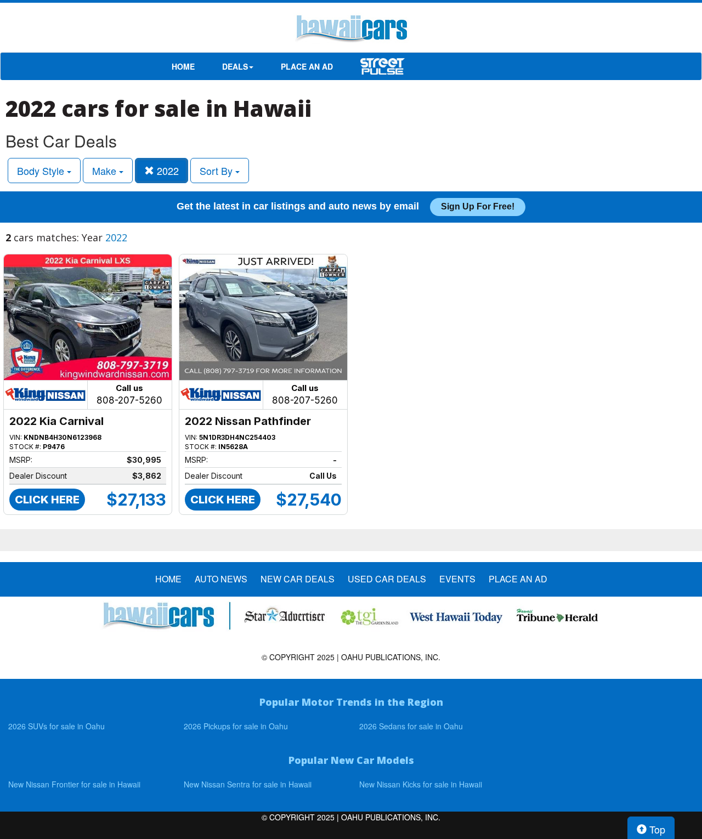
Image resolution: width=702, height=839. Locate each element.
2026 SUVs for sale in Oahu (56, 726)
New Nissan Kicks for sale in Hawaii (420, 784)
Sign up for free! (477, 206)
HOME (183, 66)
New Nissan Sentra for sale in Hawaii (248, 784)
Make (105, 170)
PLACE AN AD (307, 66)
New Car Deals (298, 579)
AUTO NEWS (221, 579)
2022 (166, 170)
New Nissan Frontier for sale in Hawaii (74, 784)
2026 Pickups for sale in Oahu (236, 726)
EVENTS (457, 579)
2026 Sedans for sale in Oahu (411, 726)
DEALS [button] (235, 66)
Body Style (42, 170)
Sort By (217, 170)
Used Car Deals (387, 579)
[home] (351, 30)
